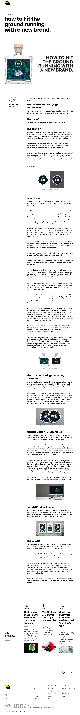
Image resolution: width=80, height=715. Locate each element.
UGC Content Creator (68, 691)
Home (35, 686)
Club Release (65, 693)
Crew (35, 691)
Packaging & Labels (53, 691)
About (35, 688)
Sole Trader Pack (52, 699)
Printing (50, 696)
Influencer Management (68, 688)
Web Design (51, 688)
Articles (36, 696)
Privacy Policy (23, 711)
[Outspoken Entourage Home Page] (7, 3)
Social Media (65, 686)
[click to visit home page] (7, 687)
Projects (36, 693)
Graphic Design (52, 693)
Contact (64, 696)
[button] (72, 2)
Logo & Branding (52, 686)
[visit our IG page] (6, 695)
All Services (37, 699)
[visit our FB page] (6, 698)
